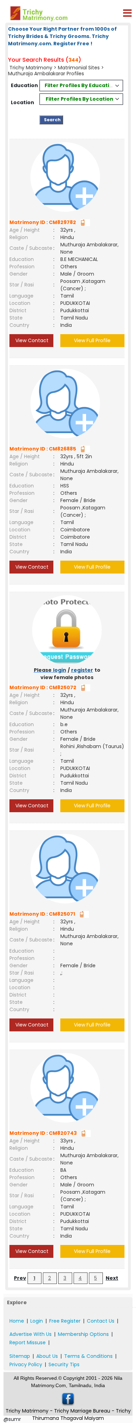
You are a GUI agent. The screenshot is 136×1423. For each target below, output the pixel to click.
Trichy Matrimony (30, 67)
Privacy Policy (25, 1364)
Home (16, 1320)
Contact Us (100, 1320)
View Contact (31, 340)
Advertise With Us (30, 1334)
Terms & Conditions (88, 1356)
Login (36, 1320)
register (82, 670)
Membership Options (83, 1334)
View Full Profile (92, 340)
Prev (20, 1278)
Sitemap (19, 1356)
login (59, 670)
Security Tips (64, 1364)
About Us (47, 1356)
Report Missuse (27, 1342)
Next (112, 1278)
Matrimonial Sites (79, 67)
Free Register (65, 1320)
